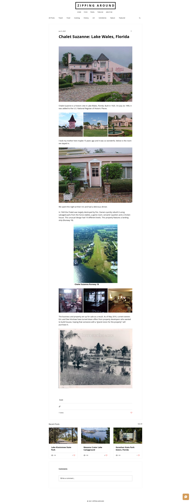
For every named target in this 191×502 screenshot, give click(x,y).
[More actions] (131, 31)
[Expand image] (71, 124)
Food (68, 18)
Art (94, 18)
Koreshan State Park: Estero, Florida (125, 448)
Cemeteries (102, 18)
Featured (122, 18)
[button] (140, 18)
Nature (112, 18)
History (86, 18)
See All (140, 424)
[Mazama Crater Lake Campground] (95, 436)
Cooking (77, 18)
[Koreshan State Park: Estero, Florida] (127, 436)
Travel (61, 18)
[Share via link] (60, 406)
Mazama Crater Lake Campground (93, 448)
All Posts (52, 18)
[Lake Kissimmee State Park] (63, 436)
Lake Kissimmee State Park (61, 448)
